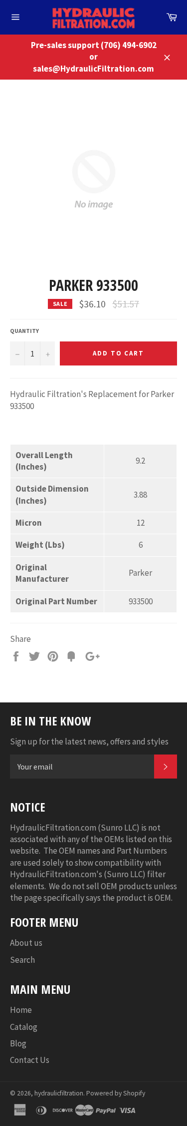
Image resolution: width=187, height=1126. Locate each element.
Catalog (23, 1026)
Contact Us (29, 1059)
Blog (18, 1043)
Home (21, 1009)
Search (22, 959)
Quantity (24, 330)
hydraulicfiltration (58, 1093)
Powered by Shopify (115, 1093)
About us (26, 942)
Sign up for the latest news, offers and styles (89, 741)
